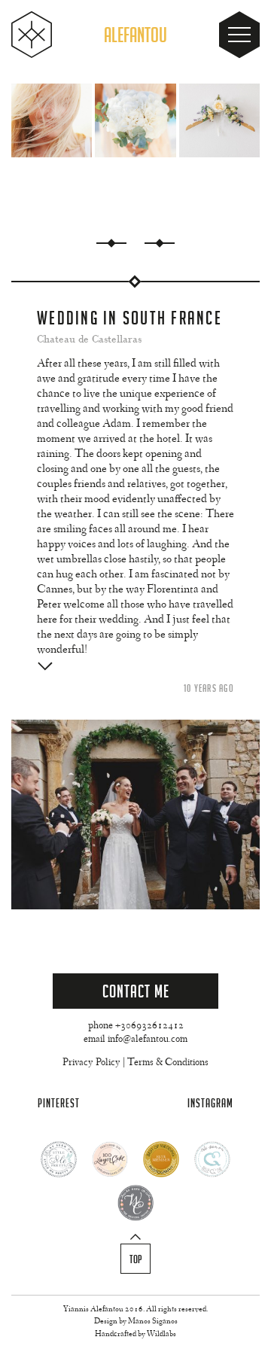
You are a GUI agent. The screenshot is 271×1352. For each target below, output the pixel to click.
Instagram (210, 1103)
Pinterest (59, 1103)
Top (135, 1259)
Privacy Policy (91, 1063)
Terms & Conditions (168, 1063)
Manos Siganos (153, 1321)
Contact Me (135, 991)
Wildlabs (161, 1334)
